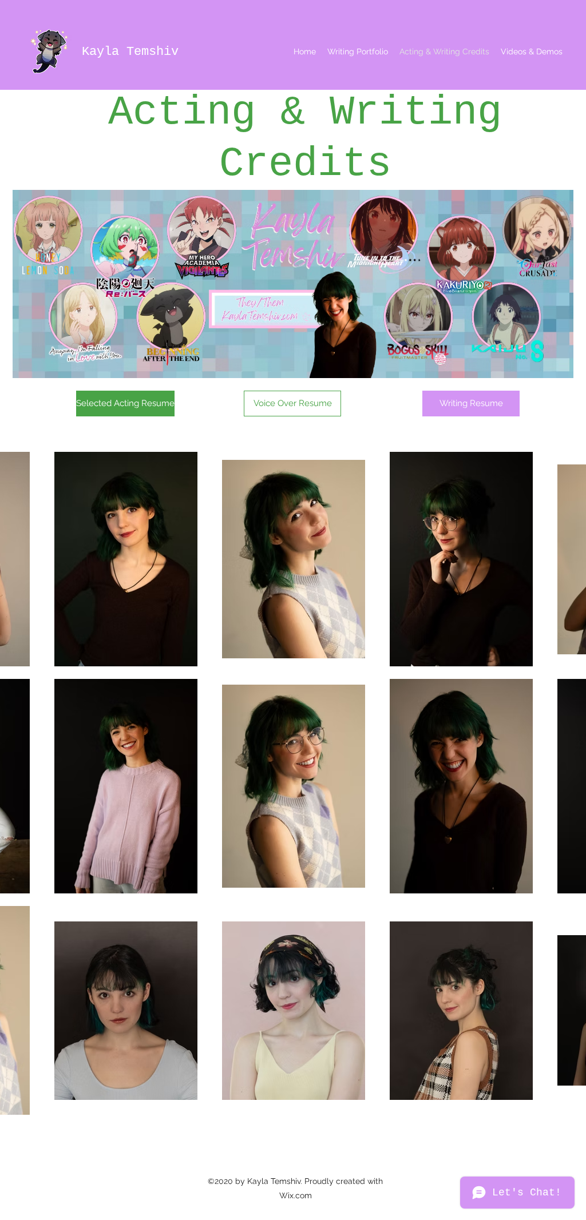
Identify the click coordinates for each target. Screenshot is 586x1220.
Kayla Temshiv (130, 52)
